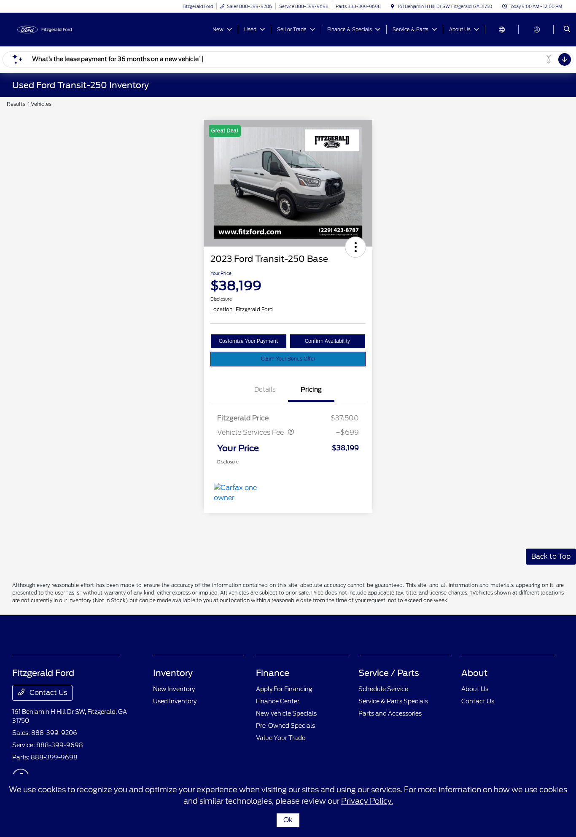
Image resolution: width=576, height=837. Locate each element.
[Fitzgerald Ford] (50, 29)
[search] (567, 29)
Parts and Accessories (390, 713)
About (474, 673)
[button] (355, 247)
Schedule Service (383, 689)
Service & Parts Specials (393, 701)
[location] (392, 6)
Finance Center (277, 701)
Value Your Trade (280, 738)
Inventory (173, 673)
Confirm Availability (327, 341)
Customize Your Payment (248, 341)
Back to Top (551, 556)
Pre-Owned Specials (285, 725)
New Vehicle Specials (286, 713)
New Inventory (174, 689)
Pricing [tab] (311, 389)
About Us (474, 689)
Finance (272, 673)
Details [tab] (265, 389)
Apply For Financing (284, 689)
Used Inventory (174, 701)
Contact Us (47, 693)
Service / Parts (388, 673)
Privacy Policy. (367, 801)
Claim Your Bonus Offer (288, 359)
